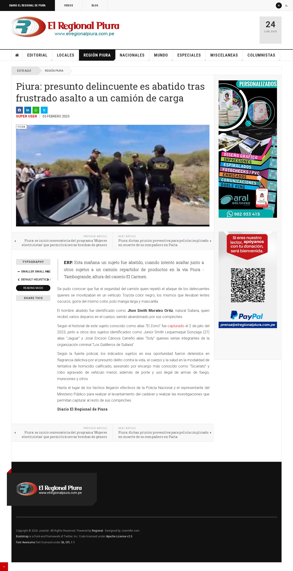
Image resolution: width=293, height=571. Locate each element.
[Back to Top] (4, 566)
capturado (176, 326)
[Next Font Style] (47, 279)
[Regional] (65, 27)
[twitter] (44, 110)
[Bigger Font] (47, 271)
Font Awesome (25, 542)
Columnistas (261, 55)
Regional (97, 530)
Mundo (161, 55)
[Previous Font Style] (18, 279)
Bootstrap (22, 536)
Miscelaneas (224, 55)
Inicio (17, 55)
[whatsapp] (36, 110)
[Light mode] (279, 5)
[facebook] (19, 110)
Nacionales (132, 55)
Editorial (37, 55)
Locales (65, 55)
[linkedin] (27, 110)
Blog (95, 5)
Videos (68, 5)
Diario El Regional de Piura (27, 5)
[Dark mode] (287, 5)
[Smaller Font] (18, 271)
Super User (26, 116)
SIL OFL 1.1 (68, 542)
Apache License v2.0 (119, 536)
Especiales (189, 55)
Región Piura (97, 55)
